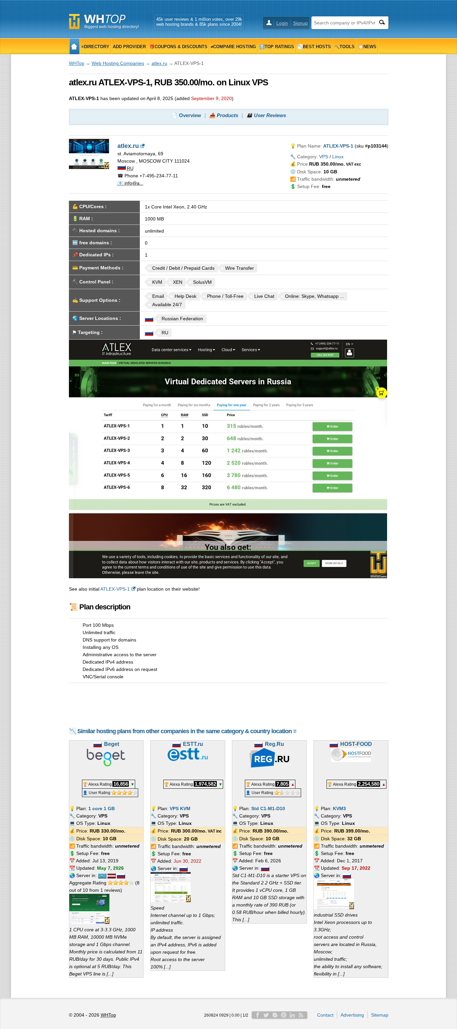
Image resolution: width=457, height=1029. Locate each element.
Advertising (352, 1015)
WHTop (76, 63)
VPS (323, 156)
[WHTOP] (74, 46)
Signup (300, 23)
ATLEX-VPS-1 (115, 589)
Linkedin (292, 1015)
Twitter (266, 1015)
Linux (338, 156)
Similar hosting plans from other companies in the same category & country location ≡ (186, 731)
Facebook (257, 1015)
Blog (275, 1015)
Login (282, 23)
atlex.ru (159, 63)
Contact (325, 1015)
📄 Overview (186, 115)
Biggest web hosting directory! (111, 26)
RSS (301, 1015)
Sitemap (379, 1015)
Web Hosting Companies (118, 63)
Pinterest (283, 1015)
